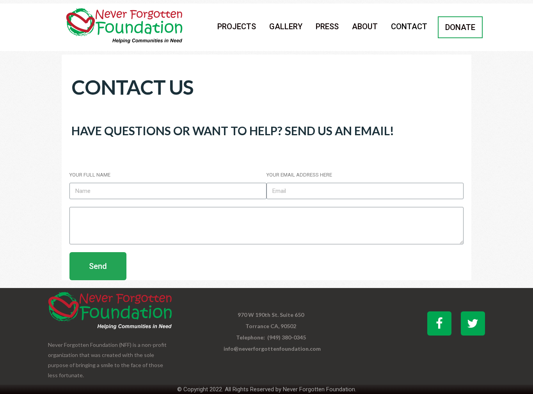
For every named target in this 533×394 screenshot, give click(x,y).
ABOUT (365, 26)
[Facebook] (439, 323)
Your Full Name (89, 175)
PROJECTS (236, 26)
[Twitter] (473, 323)
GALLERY (285, 26)
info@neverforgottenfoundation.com (272, 348)
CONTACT (409, 26)
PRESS (327, 26)
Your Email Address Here (299, 175)
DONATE (460, 27)
